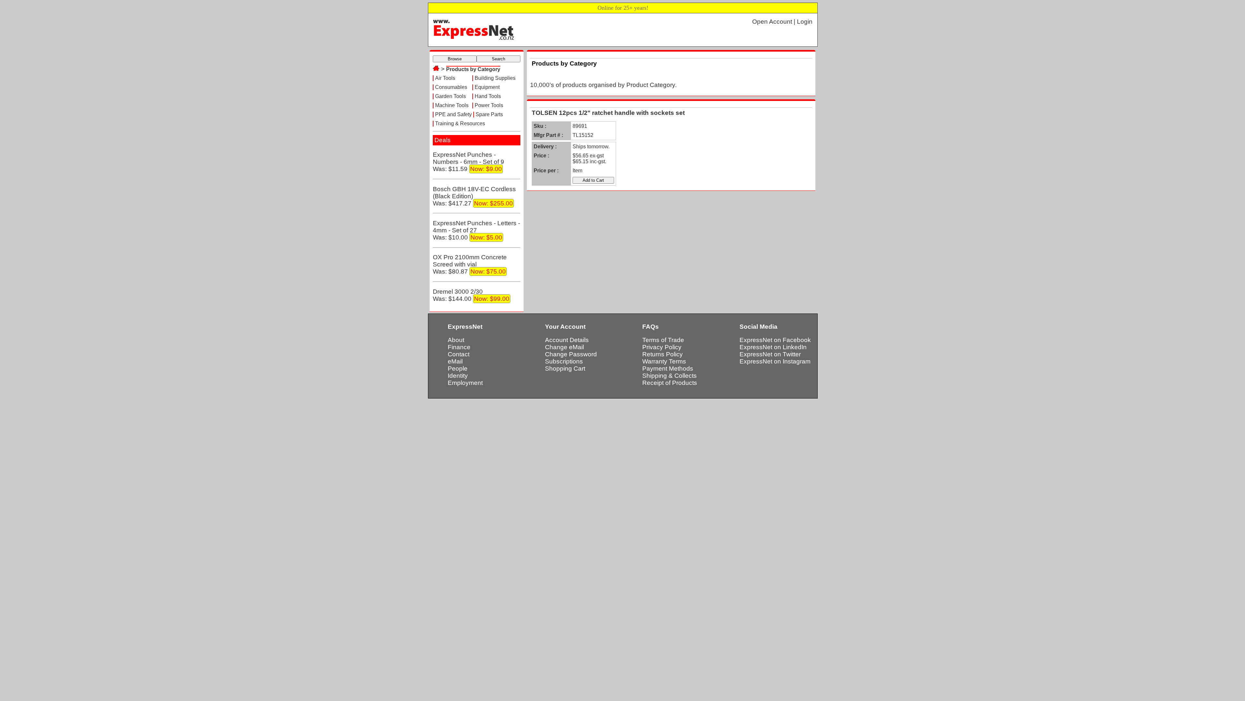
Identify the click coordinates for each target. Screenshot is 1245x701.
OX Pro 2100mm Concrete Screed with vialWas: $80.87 (470, 264)
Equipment (487, 87)
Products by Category (473, 69)
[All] (436, 69)
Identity (458, 375)
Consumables (451, 87)
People (458, 368)
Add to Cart (593, 180)
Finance (459, 347)
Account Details (567, 340)
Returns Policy (662, 354)
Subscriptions (564, 361)
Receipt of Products (669, 382)
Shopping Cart (565, 368)
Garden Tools (450, 96)
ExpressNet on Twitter (770, 354)
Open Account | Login (782, 21)
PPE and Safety (453, 114)
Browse (455, 58)
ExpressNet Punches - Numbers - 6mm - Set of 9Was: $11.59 (468, 161)
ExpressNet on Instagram (775, 361)
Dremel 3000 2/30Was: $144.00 (471, 295)
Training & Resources (460, 123)
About (456, 340)
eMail (455, 361)
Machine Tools (451, 105)
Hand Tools (488, 96)
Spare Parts (489, 114)
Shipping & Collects (669, 375)
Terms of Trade (663, 340)
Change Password (571, 354)
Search (498, 58)
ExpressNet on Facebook (775, 340)
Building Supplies (495, 78)
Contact (458, 354)
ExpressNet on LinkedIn (773, 347)
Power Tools (489, 105)
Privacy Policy (662, 347)
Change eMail (564, 347)
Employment (465, 382)
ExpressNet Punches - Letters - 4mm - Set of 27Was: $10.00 (476, 230)
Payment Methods (667, 368)
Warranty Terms (664, 361)
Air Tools (445, 78)
